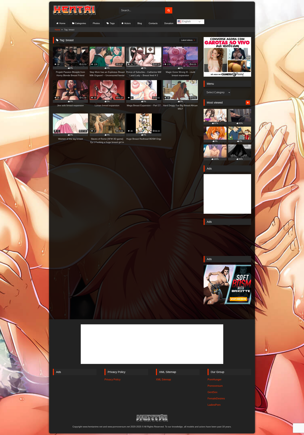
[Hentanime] (74, 10)
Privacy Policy (112, 379)
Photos (96, 23)
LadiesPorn (214, 404)
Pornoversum (215, 386)
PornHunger (214, 379)
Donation (168, 23)
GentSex (212, 392)
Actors (127, 23)
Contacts (153, 23)
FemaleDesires (216, 398)
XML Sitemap (163, 379)
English (186, 21)
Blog (139, 23)
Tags (112, 23)
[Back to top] (294, 425)
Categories (80, 23)
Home (62, 23)
